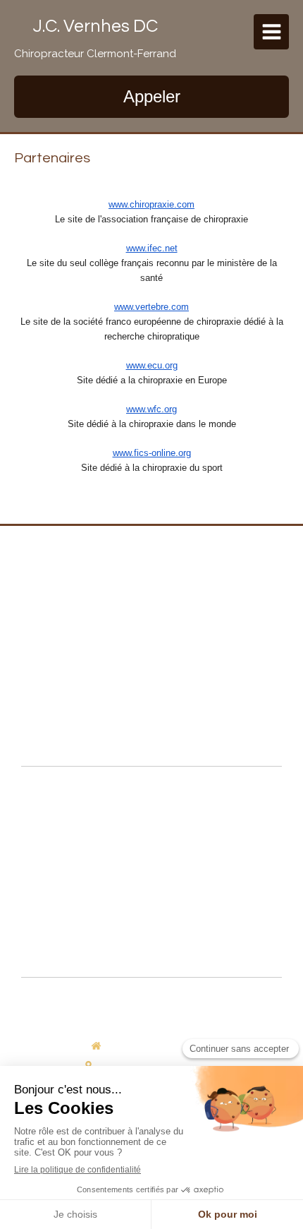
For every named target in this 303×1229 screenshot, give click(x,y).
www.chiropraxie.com (151, 204)
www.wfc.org (151, 409)
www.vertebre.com (151, 306)
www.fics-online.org (152, 453)
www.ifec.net (152, 248)
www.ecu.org (152, 365)
